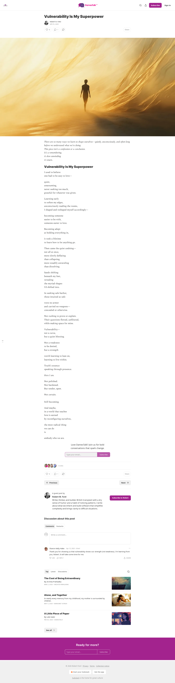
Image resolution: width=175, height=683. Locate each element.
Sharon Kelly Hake (56, 548)
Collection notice (102, 666)
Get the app (99, 672)
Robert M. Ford (55, 22)
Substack (75, 678)
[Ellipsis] (130, 548)
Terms (92, 666)
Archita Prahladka (61, 584)
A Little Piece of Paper (56, 613)
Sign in (168, 5)
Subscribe (155, 5)
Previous (53, 482)
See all (49, 630)
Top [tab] (47, 572)
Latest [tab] (53, 572)
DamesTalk (58, 620)
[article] (87, 583)
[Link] (41, 34)
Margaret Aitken (60, 603)
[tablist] (54, 526)
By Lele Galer (49, 617)
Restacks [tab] (59, 526)
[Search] (140, 5)
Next (123, 482)
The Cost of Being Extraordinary (62, 578)
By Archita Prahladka (52, 581)
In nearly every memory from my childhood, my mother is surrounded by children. (74, 599)
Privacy (85, 666)
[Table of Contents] (2, 341)
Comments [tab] (50, 526)
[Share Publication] (145, 5)
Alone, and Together (55, 595)
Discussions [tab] (62, 572)
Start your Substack (81, 672)
